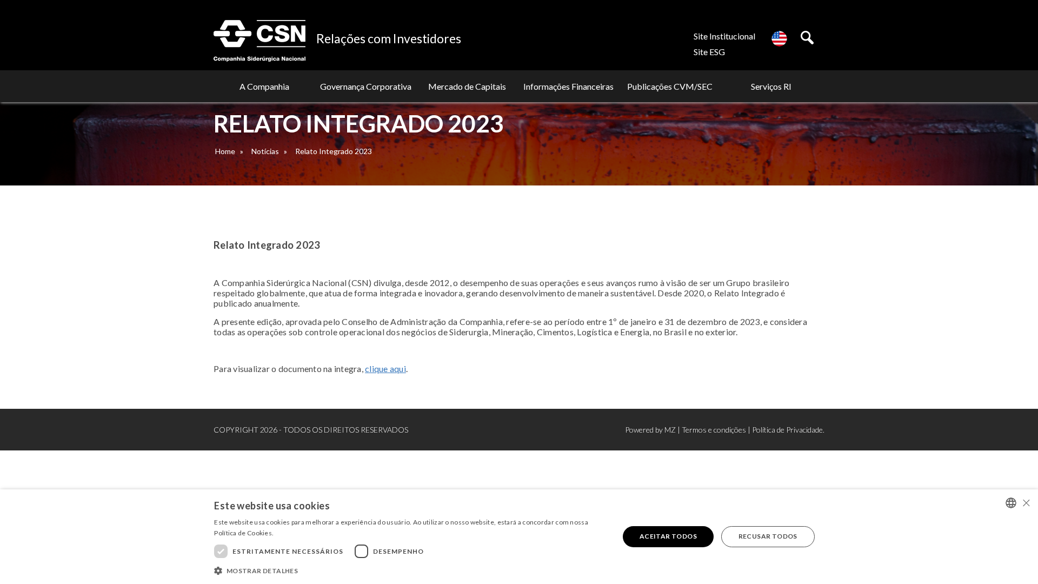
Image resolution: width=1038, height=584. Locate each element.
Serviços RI (771, 86)
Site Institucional (724, 36)
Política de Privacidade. (788, 429)
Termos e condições (714, 429)
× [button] (1026, 503)
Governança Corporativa (365, 86)
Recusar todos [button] (767, 536)
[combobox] (1011, 502)
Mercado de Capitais (467, 86)
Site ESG (709, 52)
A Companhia (264, 86)
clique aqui (385, 368)
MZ (670, 429)
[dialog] (519, 536)
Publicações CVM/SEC (670, 86)
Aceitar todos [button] (668, 536)
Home (225, 151)
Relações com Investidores (388, 38)
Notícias (265, 151)
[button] (410, 570)
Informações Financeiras (568, 86)
